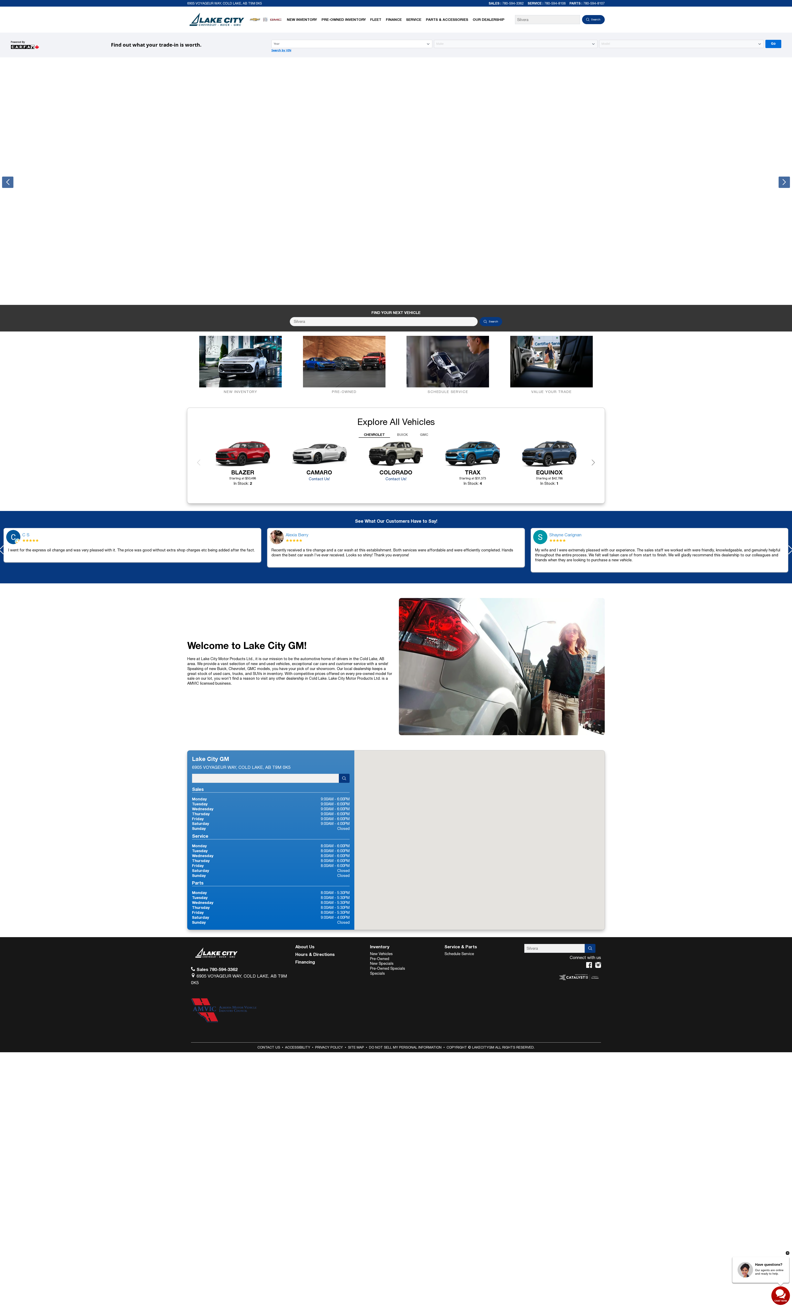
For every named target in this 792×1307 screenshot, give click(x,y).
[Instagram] (598, 965)
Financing (305, 961)
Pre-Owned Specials (387, 968)
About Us (305, 946)
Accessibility (297, 1047)
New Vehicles (381, 953)
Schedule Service (459, 953)
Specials (377, 973)
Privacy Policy (329, 1047)
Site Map (356, 1047)
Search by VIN (281, 50)
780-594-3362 (513, 3)
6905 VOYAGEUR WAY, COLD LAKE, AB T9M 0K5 (224, 3)
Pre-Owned (379, 958)
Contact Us (268, 1047)
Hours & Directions (315, 954)
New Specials (382, 963)
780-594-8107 (594, 3)
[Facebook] (589, 965)
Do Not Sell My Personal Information (405, 1047)
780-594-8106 (555, 3)
